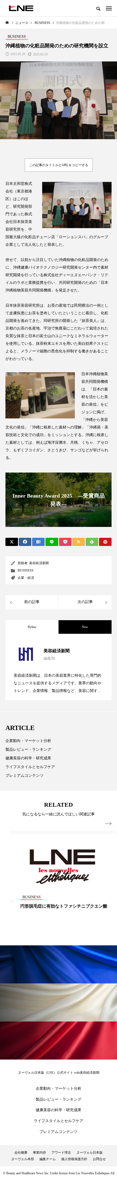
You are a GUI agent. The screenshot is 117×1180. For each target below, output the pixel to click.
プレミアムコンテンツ (24, 776)
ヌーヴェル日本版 (89, 1152)
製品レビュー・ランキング (28, 749)
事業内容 (39, 1152)
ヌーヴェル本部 (22, 1159)
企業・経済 (26, 578)
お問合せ (99, 1159)
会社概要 (20, 1152)
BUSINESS (25, 570)
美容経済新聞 (39, 563)
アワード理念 (61, 1152)
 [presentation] (108, 823)
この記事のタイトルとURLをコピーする (58, 165)
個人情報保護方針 (74, 1159)
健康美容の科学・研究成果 (28, 758)
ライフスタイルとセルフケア (30, 767)
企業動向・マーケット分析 (28, 741)
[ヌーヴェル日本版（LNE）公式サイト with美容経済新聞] (20, 8)
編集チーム (47, 1159)
